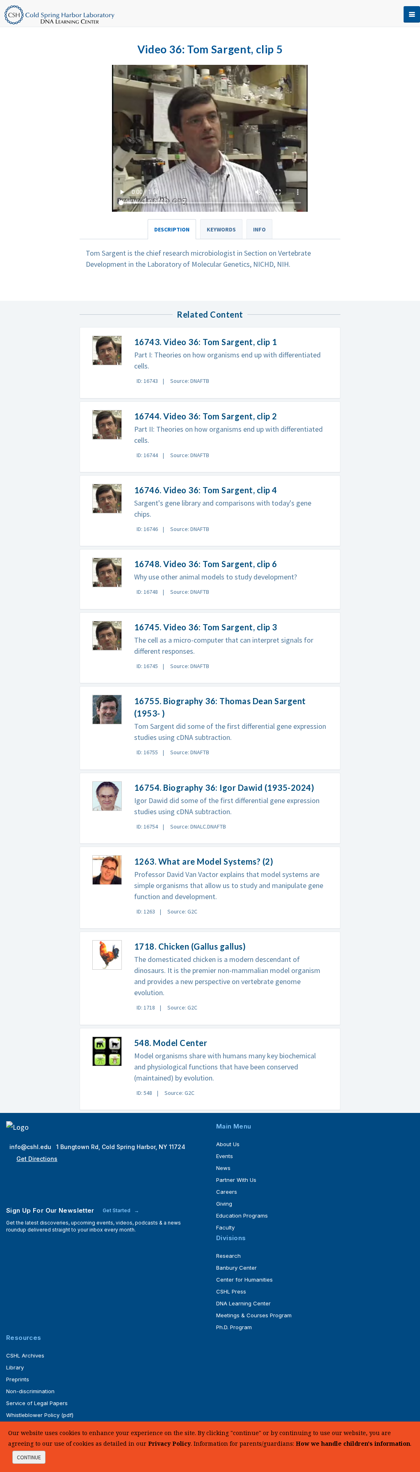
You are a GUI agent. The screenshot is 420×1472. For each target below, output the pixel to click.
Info (259, 229)
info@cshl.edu (31, 1146)
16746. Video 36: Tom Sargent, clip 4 (205, 490)
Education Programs (242, 1215)
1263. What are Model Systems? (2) (204, 861)
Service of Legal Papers (37, 1403)
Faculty (225, 1227)
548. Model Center (171, 1043)
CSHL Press (231, 1291)
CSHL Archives (25, 1355)
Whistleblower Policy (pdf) (39, 1415)
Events (224, 1156)
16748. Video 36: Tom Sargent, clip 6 (205, 564)
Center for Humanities (244, 1279)
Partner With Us (236, 1180)
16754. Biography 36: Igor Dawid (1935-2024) (224, 787)
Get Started (117, 1210)
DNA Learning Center (243, 1303)
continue (29, 1457)
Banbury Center (236, 1267)
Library (15, 1367)
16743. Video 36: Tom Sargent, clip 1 (205, 342)
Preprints (17, 1379)
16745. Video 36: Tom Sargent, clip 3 (205, 627)
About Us (228, 1144)
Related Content (210, 314)
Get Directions (36, 1158)
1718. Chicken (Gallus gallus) (190, 946)
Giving (224, 1203)
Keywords (221, 229)
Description (171, 229)
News (223, 1168)
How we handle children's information (353, 1443)
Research (228, 1255)
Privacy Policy (169, 1443)
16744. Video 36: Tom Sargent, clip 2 (205, 416)
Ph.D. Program (234, 1327)
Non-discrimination (30, 1391)
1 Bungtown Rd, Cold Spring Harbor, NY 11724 (120, 1146)
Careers (226, 1191)
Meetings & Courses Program (254, 1315)
